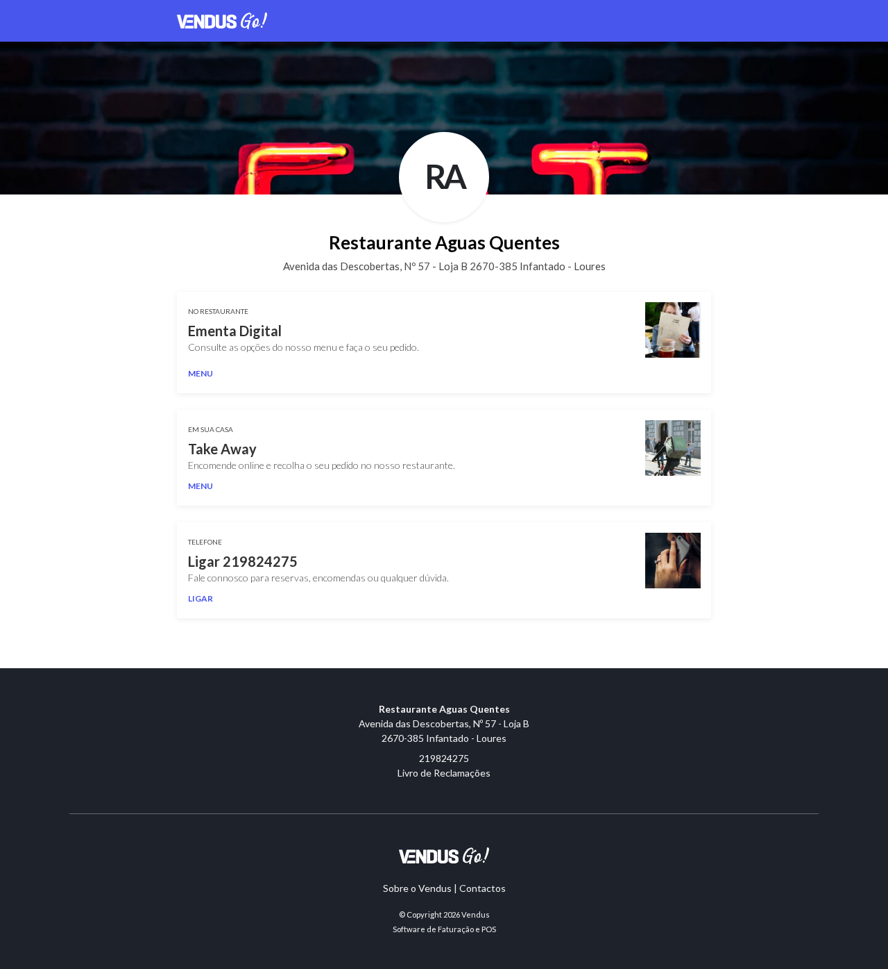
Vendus (475, 914)
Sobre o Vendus (417, 888)
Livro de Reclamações (444, 773)
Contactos (482, 888)
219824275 (444, 758)
